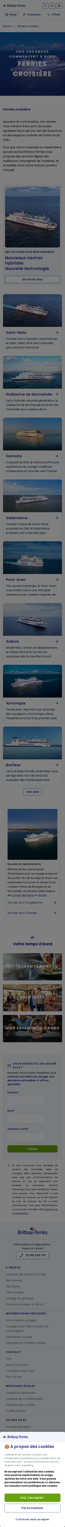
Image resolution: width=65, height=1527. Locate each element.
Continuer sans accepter (32, 1519)
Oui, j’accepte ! (32, 1498)
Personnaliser (32, 1508)
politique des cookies (43, 1486)
